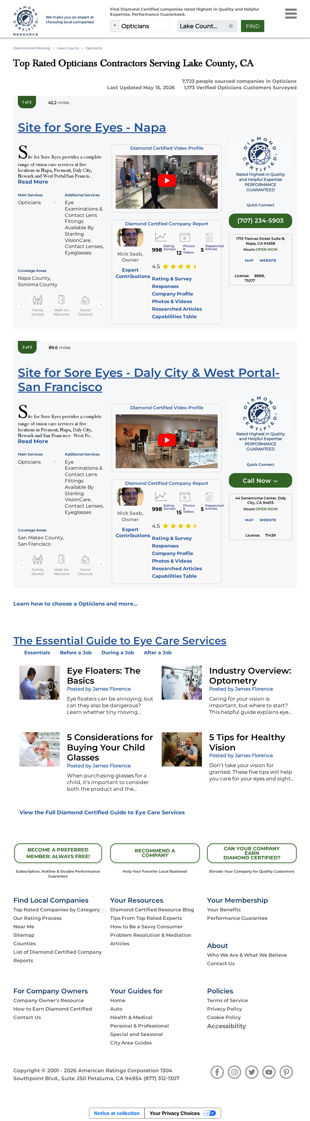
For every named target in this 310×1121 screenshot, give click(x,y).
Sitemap (24, 935)
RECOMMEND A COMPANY (155, 853)
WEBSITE (267, 260)
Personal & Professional (139, 1026)
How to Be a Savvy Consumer (146, 927)
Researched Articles (177, 309)
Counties (24, 943)
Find (253, 26)
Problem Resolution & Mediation (150, 935)
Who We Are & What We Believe (247, 955)
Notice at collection (117, 1113)
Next (100, 305)
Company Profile (172, 294)
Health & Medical (131, 1017)
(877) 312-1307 (161, 1078)
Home (117, 1000)
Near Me (23, 927)
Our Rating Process (37, 918)
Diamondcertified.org (31, 48)
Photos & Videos (172, 301)
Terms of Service (227, 1000)
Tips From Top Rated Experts (146, 918)
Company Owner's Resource (48, 1000)
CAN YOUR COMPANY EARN (251, 853)
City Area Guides (131, 1043)
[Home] (25, 21)
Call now (257, 480)
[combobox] (144, 26)
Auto (116, 1009)
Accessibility (226, 1026)
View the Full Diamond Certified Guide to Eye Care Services (102, 812)
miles (58, 102)
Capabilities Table (174, 316)
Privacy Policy (224, 1009)
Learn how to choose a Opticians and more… (75, 603)
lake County (68, 48)
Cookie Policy (224, 1017)
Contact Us (221, 963)
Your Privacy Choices (175, 1113)
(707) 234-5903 (260, 220)
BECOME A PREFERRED (58, 853)
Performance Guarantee (237, 918)
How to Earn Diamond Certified (52, 1009)
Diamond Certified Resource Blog (152, 910)
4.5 (156, 266)
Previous (21, 305)
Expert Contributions (133, 273)
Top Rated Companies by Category (56, 910)
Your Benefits (224, 910)
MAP (249, 260)
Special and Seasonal (136, 1034)
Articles (119, 943)
